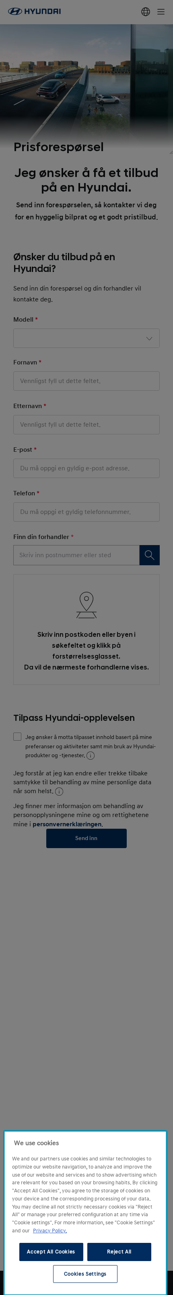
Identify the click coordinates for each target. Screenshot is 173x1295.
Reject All (119, 1252)
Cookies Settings (85, 1274)
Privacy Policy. (50, 1231)
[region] (85, 1213)
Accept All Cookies (51, 1252)
